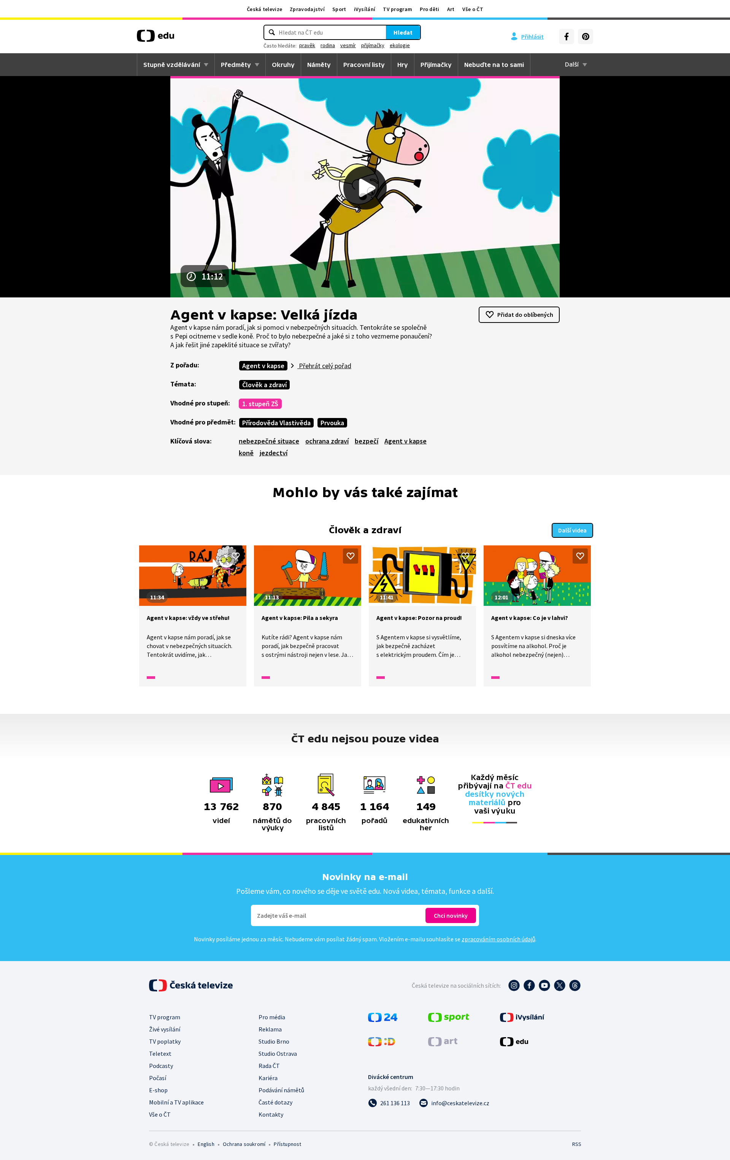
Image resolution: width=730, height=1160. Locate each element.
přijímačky (372, 45)
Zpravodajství (307, 9)
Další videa (572, 530)
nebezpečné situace (269, 441)
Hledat (403, 32)
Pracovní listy (364, 64)
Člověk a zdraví (264, 384)
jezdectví (273, 452)
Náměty (319, 64)
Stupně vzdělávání (171, 64)
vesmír (348, 45)
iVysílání (365, 9)
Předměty (236, 64)
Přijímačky (436, 64)
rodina (328, 45)
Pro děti (429, 9)
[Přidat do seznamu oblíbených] (235, 556)
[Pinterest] (585, 36)
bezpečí (366, 441)
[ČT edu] (155, 38)
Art (451, 9)
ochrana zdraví (327, 441)
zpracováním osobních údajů (498, 939)
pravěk (307, 45)
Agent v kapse (263, 365)
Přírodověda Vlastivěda (276, 422)
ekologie (400, 45)
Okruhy (283, 64)
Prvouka (332, 422)
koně (246, 452)
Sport (339, 9)
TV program (397, 9)
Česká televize (264, 9)
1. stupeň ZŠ (260, 403)
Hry (402, 64)
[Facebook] (566, 36)
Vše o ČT (472, 9)
